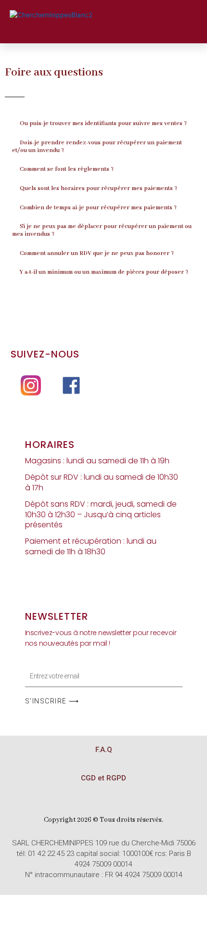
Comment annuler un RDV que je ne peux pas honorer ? (97, 253)
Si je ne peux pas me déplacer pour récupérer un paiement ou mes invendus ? (102, 230)
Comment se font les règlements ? (67, 169)
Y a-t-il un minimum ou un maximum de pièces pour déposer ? (104, 272)
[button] (142, 15)
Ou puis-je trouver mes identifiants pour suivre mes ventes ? (103, 124)
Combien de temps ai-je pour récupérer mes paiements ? (98, 208)
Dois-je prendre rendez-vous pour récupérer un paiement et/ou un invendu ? (97, 146)
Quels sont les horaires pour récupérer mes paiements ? (98, 188)
